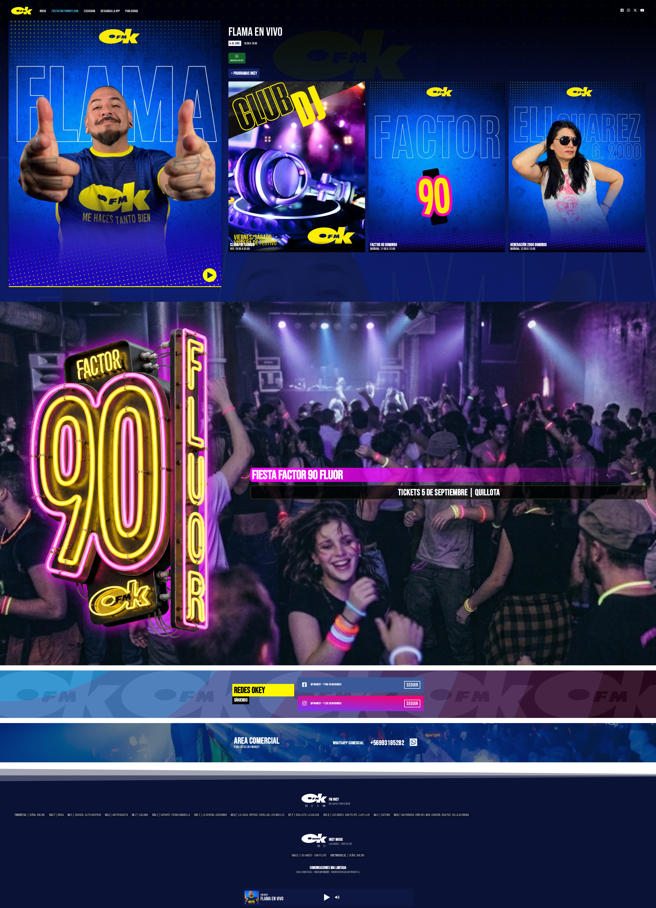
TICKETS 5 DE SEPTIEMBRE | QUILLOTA (449, 492)
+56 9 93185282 (321, 872)
